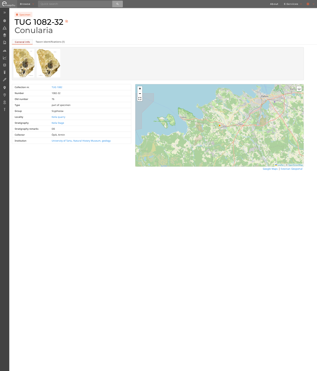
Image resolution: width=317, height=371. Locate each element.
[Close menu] (4, 12)
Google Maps (270, 168)
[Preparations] (4, 79)
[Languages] (310, 4)
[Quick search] (117, 4)
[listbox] (4, 61)
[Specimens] (4, 20)
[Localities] (4, 87)
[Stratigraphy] (4, 35)
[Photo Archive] (4, 42)
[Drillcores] (4, 109)
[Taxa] (4, 28)
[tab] (22, 41)
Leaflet (280, 165)
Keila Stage (58, 122)
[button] (139, 88)
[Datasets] (4, 65)
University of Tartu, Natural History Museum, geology (81, 140)
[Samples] (4, 50)
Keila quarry (58, 116)
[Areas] (4, 102)
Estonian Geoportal (292, 168)
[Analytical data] (4, 58)
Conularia (34, 30)
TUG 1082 (57, 87)
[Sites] (4, 95)
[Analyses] (4, 72)
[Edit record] (66, 21)
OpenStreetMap (295, 165)
